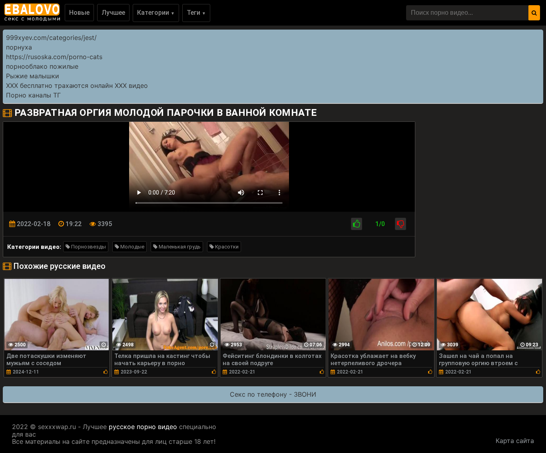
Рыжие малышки (32, 76)
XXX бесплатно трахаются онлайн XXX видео (77, 85)
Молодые (131, 247)
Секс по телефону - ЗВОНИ (273, 394)
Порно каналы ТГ (33, 95)
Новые (79, 12)
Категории (156, 12)
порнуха (19, 47)
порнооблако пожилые (42, 66)
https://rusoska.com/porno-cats (54, 57)
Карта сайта (515, 441)
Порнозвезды (88, 247)
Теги (196, 12)
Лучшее (113, 12)
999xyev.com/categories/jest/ (51, 38)
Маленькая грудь (179, 247)
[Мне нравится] (356, 224)
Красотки (226, 247)
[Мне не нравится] (400, 224)
